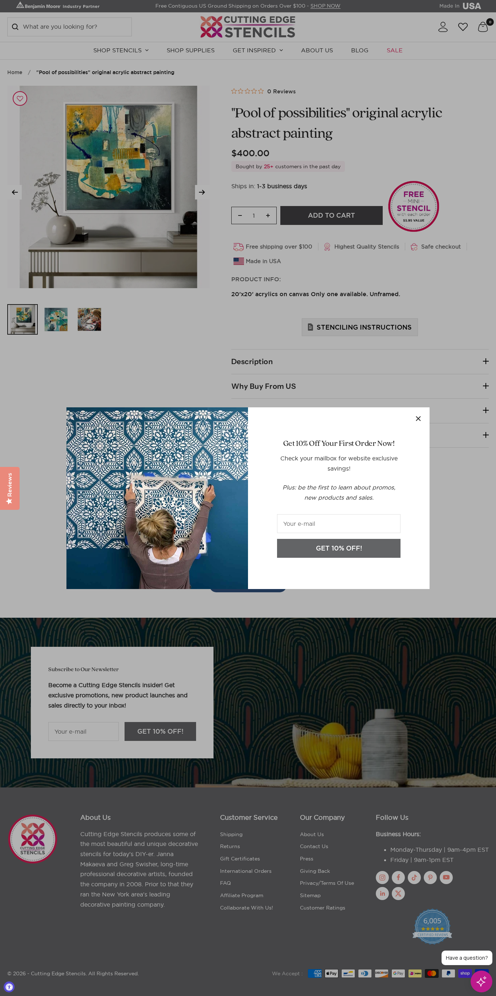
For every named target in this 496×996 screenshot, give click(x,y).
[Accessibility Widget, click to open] (9, 986)
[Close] (418, 418)
